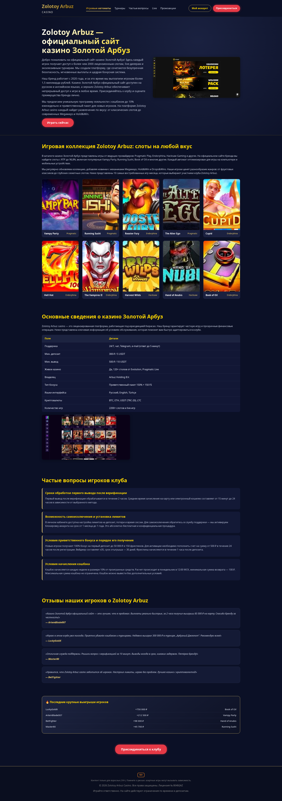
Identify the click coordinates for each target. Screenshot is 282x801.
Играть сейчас (58, 123)
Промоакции (168, 8)
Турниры (120, 8)
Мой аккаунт (200, 8)
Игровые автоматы (98, 8)
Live (154, 8)
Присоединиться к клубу (141, 749)
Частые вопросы (138, 8)
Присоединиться (226, 8)
